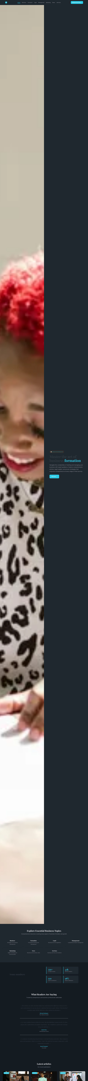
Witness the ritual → (77, 2)
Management (41, 2)
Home (19, 2)
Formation (30, 2)
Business (24, 2)
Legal (35, 2)
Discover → (54, 476)
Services (59, 2)
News (53, 2)
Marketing (48, 2)
